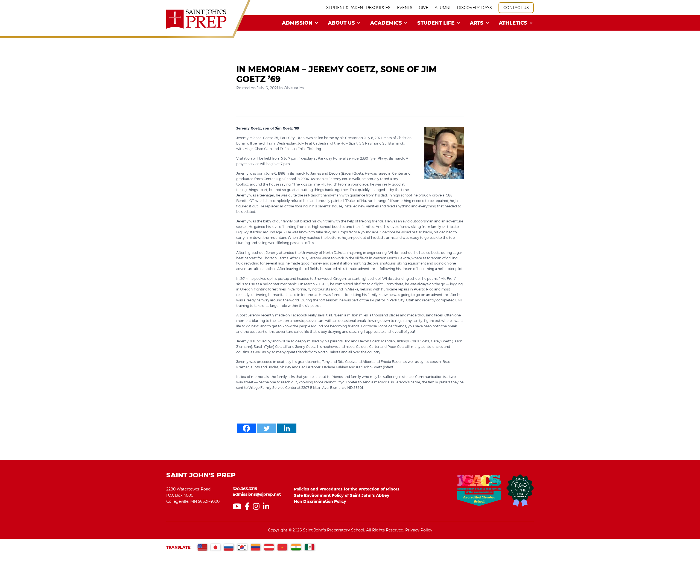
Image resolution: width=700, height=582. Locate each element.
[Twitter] (266, 428)
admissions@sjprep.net (257, 494)
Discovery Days (474, 7)
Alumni (442, 7)
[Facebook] (246, 428)
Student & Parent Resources (358, 7)
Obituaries (294, 88)
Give (423, 7)
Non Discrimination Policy (320, 501)
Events (404, 7)
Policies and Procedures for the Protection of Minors (346, 489)
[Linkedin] (286, 428)
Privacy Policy (418, 530)
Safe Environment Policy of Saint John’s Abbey (341, 495)
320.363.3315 (245, 488)
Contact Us (516, 7)
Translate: (178, 547)
